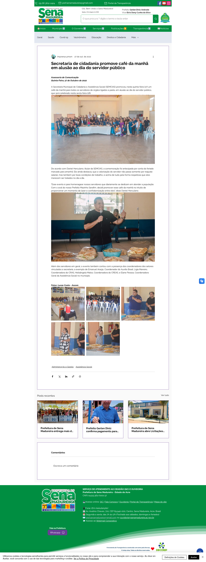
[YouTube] (164, 3)
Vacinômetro (80, 37)
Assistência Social (84, 367)
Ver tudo (165, 395)
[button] (58, 28)
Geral (39, 37)
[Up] (200, 551)
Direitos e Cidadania (116, 37)
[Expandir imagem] (68, 304)
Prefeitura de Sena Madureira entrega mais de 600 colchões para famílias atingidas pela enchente (57, 430)
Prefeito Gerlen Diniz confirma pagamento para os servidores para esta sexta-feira (101, 430)
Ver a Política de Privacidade (86, 558)
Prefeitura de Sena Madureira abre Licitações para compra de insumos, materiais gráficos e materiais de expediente (147, 430)
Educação (96, 37)
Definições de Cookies (174, 557)
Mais (133, 37)
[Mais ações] (153, 56)
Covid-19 (64, 37)
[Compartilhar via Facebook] (52, 376)
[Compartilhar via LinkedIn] (66, 376)
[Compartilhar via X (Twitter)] (59, 376)
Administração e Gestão (63, 367)
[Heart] (152, 549)
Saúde (51, 37)
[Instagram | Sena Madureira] (169, 3)
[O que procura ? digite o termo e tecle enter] (155, 19)
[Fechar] (202, 557)
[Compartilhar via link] (73, 376)
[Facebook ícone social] (159, 3)
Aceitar (194, 557)
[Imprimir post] (80, 376)
